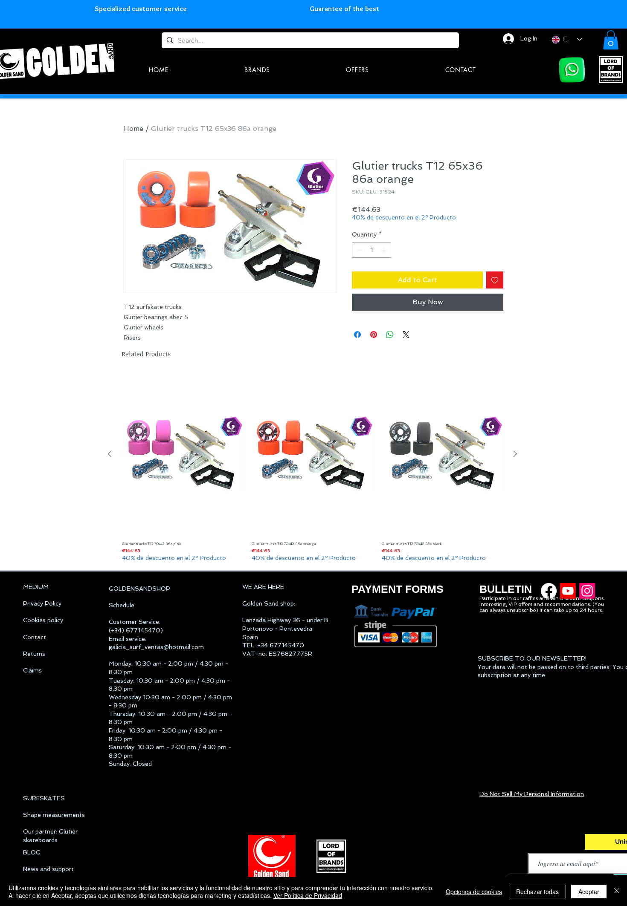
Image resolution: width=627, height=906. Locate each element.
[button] (611, 39)
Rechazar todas (537, 891)
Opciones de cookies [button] (474, 891)
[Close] (617, 891)
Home (133, 128)
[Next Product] (515, 454)
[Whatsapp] (572, 69)
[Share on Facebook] (357, 334)
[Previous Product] (109, 454)
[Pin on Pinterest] (374, 334)
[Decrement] (358, 249)
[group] (312, 468)
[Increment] (384, 249)
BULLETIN (505, 589)
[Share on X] (406, 334)
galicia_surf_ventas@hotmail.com (156, 646)
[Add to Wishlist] (494, 280)
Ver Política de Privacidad (307, 895)
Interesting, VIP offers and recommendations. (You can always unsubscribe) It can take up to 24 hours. (541, 607)
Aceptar (588, 891)
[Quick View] (182, 454)
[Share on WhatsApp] (390, 334)
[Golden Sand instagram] (587, 591)
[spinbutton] (371, 249)
